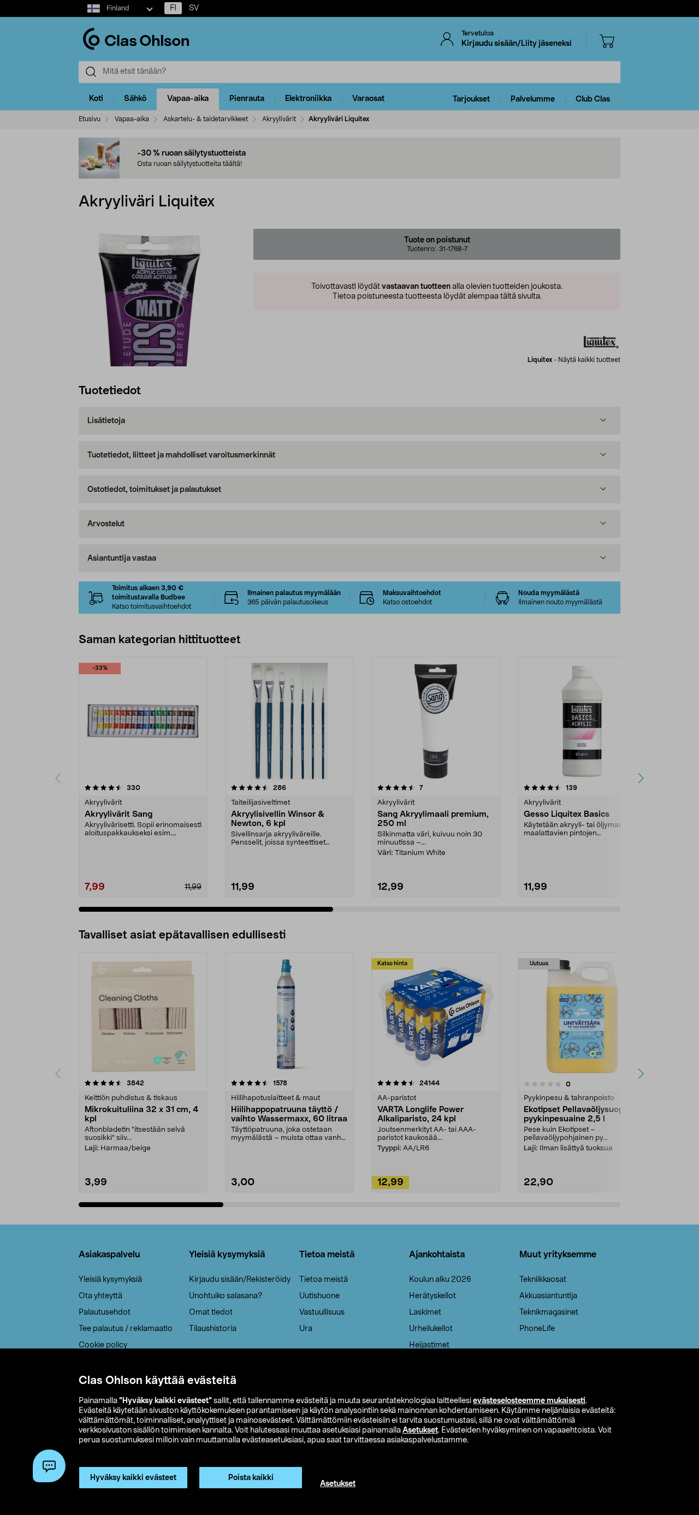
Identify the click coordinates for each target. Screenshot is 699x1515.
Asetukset (420, 1430)
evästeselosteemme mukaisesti (529, 1401)
